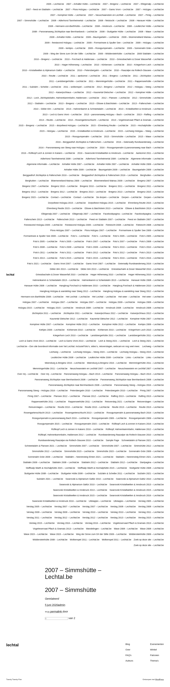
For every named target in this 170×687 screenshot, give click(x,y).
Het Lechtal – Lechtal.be (78, 296)
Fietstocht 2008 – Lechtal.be (120, 225)
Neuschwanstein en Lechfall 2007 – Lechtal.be (93, 368)
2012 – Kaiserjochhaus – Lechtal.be (66, 92)
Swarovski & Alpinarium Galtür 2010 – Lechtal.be (89, 479)
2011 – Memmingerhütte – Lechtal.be (107, 81)
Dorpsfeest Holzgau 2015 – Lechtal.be (67, 203)
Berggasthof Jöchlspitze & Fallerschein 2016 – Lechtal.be (51, 175)
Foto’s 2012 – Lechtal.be (98, 252)
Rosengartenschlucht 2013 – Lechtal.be (43, 412)
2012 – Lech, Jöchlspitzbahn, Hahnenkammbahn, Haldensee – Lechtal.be (63, 98)
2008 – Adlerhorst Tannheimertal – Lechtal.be (73, 20)
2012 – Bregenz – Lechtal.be (111, 87)
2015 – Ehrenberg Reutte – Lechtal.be (109, 125)
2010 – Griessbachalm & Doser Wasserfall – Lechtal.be (137, 59)
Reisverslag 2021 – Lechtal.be (120, 401)
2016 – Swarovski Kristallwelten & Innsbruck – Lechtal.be (105, 153)
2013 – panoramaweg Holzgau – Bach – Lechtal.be (109, 114)
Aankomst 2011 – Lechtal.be (150, 153)
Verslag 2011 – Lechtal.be (151, 512)
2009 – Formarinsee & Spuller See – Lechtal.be (110, 42)
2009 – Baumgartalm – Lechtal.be (102, 37)
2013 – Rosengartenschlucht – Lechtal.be (88, 120)
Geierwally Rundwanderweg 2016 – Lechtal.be (141, 263)
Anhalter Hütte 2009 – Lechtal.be (147, 164)
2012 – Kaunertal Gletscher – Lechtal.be (106, 92)
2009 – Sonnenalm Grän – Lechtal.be (145, 48)
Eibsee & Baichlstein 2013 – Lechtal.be (104, 208)
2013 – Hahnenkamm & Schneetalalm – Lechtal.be (91, 109)
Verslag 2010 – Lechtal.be (95, 512)
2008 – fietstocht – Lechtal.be (112, 20)
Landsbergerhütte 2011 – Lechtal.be (108, 335)
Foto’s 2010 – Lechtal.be (125, 247)
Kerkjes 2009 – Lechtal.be (151, 324)
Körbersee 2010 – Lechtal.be (81, 330)
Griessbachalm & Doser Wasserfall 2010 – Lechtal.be (137, 269)
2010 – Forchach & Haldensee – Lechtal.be (86, 59)
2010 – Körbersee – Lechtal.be (109, 64)
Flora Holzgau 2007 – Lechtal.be (66, 230)
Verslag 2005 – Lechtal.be (151, 501)
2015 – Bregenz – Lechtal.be (33, 125)
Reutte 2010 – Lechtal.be (70, 407)
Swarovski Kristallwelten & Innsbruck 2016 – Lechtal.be (137, 495)
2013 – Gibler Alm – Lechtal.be (48, 109)
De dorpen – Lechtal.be (107, 197)
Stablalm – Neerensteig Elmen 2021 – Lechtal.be (89, 457)
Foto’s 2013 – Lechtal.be (152, 252)
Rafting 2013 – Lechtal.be (123, 396)
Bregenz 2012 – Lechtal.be (35, 192)
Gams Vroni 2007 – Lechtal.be (68, 263)
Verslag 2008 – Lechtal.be (123, 506)
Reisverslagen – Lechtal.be (150, 401)
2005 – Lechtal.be (55, 4)
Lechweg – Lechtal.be (153, 346)
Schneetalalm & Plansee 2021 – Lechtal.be (142, 440)
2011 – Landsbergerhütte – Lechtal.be (67, 81)
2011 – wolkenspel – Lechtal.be (78, 87)
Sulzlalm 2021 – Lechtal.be (150, 473)
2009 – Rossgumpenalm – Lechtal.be (106, 48)
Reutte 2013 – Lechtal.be (124, 407)
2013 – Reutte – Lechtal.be (52, 120)
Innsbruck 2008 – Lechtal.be (89, 308)
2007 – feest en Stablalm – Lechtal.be (44, 9)
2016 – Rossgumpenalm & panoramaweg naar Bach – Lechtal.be (132, 147)
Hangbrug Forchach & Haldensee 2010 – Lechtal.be (84, 285)
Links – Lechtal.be (134, 357)
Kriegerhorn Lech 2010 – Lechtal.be (146, 330)
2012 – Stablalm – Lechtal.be (42, 103)
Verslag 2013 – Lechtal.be (123, 517)
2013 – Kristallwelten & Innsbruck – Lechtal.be (141, 109)
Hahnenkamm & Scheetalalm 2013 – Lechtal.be (56, 280)
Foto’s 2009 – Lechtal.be (72, 247)
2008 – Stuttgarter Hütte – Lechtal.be (118, 31)
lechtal (10, 274)
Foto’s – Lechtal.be (80, 236)
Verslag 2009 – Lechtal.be (39, 512)
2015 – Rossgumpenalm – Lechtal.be (83, 136)
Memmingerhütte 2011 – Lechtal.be (146, 363)
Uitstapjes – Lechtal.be (100, 501)
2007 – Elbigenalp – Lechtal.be (148, 4)
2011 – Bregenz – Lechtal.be (116, 76)
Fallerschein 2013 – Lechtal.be (39, 219)
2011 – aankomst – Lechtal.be (85, 76)
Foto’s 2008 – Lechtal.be (152, 241)
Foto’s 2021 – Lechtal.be (39, 263)
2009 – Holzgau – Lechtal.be (150, 42)
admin (61, 604)
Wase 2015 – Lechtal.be (36, 534)
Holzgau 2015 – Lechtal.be (31, 308)
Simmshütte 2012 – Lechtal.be (149, 446)
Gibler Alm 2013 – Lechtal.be (64, 269)
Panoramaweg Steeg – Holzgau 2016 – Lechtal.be (139, 385)
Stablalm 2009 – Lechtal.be (36, 462)
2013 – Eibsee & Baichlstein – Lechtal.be (109, 103)
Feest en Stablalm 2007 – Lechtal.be (107, 219)
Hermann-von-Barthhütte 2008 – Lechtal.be (42, 296)
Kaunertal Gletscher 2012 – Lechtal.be (68, 318)
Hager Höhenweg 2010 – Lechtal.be (108, 274)
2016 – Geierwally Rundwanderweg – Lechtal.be (140, 142)
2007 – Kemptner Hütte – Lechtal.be (68, 15)
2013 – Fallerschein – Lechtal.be (148, 103)
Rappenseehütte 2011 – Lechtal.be (48, 401)
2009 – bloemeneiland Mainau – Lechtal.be (142, 37)
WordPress (159, 679)
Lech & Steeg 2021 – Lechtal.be (114, 341)
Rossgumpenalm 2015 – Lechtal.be (54, 424)
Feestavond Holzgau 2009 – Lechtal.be (43, 225)
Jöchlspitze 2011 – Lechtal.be (46, 313)
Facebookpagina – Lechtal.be (117, 214)
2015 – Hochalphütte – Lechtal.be (147, 125)
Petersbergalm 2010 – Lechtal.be (86, 390)
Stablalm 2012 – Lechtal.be (94, 462)
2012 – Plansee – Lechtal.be (116, 98)
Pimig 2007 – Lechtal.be (152, 390)
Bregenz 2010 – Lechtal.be (64, 186)
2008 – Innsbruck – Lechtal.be (109, 26)
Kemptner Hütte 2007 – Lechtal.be (147, 318)
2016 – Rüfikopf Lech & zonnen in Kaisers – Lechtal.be (48, 153)
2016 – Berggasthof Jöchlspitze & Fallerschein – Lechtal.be (85, 142)
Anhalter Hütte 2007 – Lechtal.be (78, 164)
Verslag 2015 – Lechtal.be (151, 517)
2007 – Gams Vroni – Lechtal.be (117, 9)
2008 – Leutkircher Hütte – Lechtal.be (145, 26)
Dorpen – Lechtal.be (132, 197)
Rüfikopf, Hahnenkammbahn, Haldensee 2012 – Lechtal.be (135, 429)
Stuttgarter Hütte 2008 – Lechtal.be (146, 468)
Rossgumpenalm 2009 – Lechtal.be (109, 418)
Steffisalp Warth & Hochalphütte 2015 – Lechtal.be (50, 468)
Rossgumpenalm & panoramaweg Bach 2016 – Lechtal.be (135, 412)
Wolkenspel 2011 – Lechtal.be (84, 539)
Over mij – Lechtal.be (27, 374)
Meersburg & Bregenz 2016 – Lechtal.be (65, 363)
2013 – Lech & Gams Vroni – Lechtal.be (62, 114)
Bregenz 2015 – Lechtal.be (150, 192)
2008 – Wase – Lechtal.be (151, 31)
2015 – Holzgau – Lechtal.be (54, 131)
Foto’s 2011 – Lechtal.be (45, 252)
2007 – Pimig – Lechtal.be (151, 15)
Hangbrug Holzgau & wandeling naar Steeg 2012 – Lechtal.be (70, 291)
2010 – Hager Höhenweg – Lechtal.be (73, 64)
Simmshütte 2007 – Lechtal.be (84, 446)
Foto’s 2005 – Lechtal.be (125, 236)
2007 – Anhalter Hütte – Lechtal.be (83, 4)
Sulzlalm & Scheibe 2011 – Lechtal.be (116, 473)
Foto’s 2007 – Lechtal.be (98, 241)
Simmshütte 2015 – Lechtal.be (79, 451)
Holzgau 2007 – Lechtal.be (36, 302)
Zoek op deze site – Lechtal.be (149, 539)
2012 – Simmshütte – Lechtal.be (148, 98)
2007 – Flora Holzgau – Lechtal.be (82, 9)
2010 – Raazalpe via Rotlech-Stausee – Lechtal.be (139, 70)
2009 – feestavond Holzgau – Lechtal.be (64, 42)
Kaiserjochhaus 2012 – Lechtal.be (111, 313)
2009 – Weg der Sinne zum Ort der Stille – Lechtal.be (69, 53)
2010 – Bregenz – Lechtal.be (48, 59)
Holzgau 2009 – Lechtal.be (122, 302)
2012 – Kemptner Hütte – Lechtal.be (146, 92)
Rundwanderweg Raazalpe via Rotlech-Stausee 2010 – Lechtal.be (131, 434)
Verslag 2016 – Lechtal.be (70, 523)
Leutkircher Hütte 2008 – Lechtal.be (68, 357)
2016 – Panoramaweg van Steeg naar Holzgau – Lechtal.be (68, 147)
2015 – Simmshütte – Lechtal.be (120, 136)
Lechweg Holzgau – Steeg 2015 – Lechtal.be (95, 352)
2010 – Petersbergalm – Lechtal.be (94, 70)
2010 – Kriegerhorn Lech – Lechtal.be (145, 64)
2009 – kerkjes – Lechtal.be (71, 48)
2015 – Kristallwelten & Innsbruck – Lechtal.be (92, 131)
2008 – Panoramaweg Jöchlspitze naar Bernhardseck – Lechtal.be (64, 31)
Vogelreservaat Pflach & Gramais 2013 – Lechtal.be (138, 523)
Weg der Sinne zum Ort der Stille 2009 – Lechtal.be (101, 534)
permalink (56, 611)
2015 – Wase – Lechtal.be (151, 136)
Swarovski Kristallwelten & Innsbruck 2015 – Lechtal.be (137, 490)
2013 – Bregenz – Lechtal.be (72, 103)
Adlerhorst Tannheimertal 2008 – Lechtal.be (61, 158)
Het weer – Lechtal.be (129, 296)
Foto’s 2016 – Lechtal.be (125, 258)
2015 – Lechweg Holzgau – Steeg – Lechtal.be (141, 131)
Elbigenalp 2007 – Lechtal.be (55, 214)
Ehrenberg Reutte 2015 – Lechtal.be (146, 203)
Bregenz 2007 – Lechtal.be (150, 180)
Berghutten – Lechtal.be (152, 175)
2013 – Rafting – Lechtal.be (150, 114)
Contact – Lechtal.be (61, 197)
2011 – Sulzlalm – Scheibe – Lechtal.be (41, 87)
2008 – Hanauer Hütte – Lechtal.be (146, 20)
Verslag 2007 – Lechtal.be (67, 506)
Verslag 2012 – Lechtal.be (67, 517)
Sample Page (112, 440)
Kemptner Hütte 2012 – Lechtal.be (83, 324)
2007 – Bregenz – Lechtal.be (117, 4)
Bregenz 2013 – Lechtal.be (93, 192)
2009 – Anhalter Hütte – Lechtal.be (66, 37)
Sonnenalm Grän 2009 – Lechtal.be (146, 451)
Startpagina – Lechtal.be (152, 462)
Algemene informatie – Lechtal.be (147, 158)
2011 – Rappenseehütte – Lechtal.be (146, 81)
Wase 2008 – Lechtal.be (126, 528)
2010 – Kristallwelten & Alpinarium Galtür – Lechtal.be (48, 70)
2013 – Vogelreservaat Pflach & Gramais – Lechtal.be (137, 120)
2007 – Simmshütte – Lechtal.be (33, 20)
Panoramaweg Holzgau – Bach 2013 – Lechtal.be (88, 374)
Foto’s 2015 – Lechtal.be (72, 258)
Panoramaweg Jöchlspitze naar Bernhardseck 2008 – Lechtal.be (66, 379)
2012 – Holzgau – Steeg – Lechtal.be (145, 87)
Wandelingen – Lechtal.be (99, 528)
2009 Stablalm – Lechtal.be (150, 53)
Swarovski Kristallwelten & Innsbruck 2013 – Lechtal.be (137, 484)
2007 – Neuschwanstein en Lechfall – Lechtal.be (112, 15)
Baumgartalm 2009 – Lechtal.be (114, 169)
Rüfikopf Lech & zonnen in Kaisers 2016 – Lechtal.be (138, 424)
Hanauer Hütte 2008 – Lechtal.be (147, 280)
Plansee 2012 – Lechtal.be (67, 396)
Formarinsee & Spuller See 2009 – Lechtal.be (141, 230)
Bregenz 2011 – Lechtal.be (122, 186)
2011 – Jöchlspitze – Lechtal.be (148, 76)
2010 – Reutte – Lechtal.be (55, 76)
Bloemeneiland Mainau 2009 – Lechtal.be (71, 180)
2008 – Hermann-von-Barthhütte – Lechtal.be (70, 26)
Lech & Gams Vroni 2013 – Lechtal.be (37, 341)
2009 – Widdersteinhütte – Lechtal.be (116, 53)
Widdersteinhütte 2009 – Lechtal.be (146, 534)
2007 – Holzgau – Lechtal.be (150, 9)
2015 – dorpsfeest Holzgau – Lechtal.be (68, 125)
